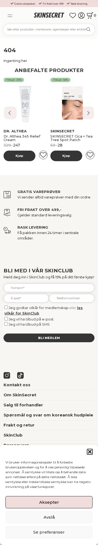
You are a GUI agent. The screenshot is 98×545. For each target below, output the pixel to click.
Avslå (49, 517)
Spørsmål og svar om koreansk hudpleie (48, 415)
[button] (90, 451)
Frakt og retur (19, 425)
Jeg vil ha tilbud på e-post (31, 319)
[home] (49, 15)
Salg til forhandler (23, 405)
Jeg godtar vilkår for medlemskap (39, 308)
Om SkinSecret (20, 395)
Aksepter (49, 502)
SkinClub (13, 435)
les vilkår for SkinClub (42, 134)
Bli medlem (49, 338)
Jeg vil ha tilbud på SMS (29, 324)
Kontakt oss (17, 384)
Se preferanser (49, 532)
